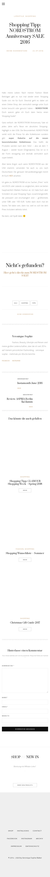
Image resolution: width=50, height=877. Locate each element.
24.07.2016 (38, 51)
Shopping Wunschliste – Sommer (25, 553)
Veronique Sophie (22, 336)
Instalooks (23, 831)
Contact (37, 831)
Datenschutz (32, 846)
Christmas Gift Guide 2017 (25, 622)
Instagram (16, 360)
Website (5, 716)
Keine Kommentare (17, 51)
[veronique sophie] (25, 809)
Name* (5, 697)
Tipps (34, 303)
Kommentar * (8, 666)
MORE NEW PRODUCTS (25, 785)
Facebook (6, 360)
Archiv (39, 839)
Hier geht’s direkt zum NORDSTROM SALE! (25, 274)
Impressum (16, 846)
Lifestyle (19, 16)
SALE (15, 303)
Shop (10, 831)
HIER (11, 175)
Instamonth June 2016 (30, 383)
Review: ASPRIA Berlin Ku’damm (20, 400)
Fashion (20, 549)
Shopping (30, 16)
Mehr (25, 490)
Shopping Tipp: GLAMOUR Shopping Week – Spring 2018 (25, 483)
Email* (5, 707)
